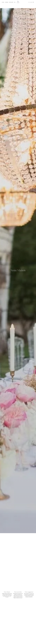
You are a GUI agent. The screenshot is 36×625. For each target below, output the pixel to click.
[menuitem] (14, 2)
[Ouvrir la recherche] (29, 2)
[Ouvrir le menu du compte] (31, 2)
